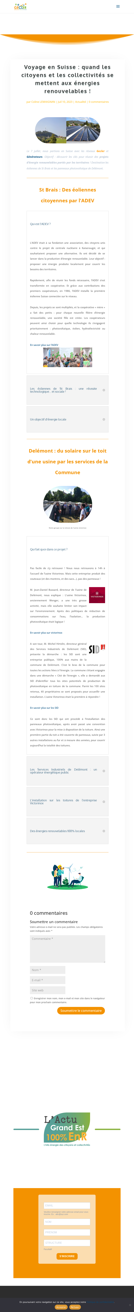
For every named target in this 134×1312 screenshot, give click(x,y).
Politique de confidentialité (100, 1302)
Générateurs (34, 157)
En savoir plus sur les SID (44, 707)
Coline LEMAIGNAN (43, 102)
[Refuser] (130, 1305)
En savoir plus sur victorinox (46, 632)
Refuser (75, 1307)
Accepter (61, 1307)
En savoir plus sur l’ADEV (44, 344)
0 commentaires (99, 102)
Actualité (80, 102)
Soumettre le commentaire (81, 1010)
